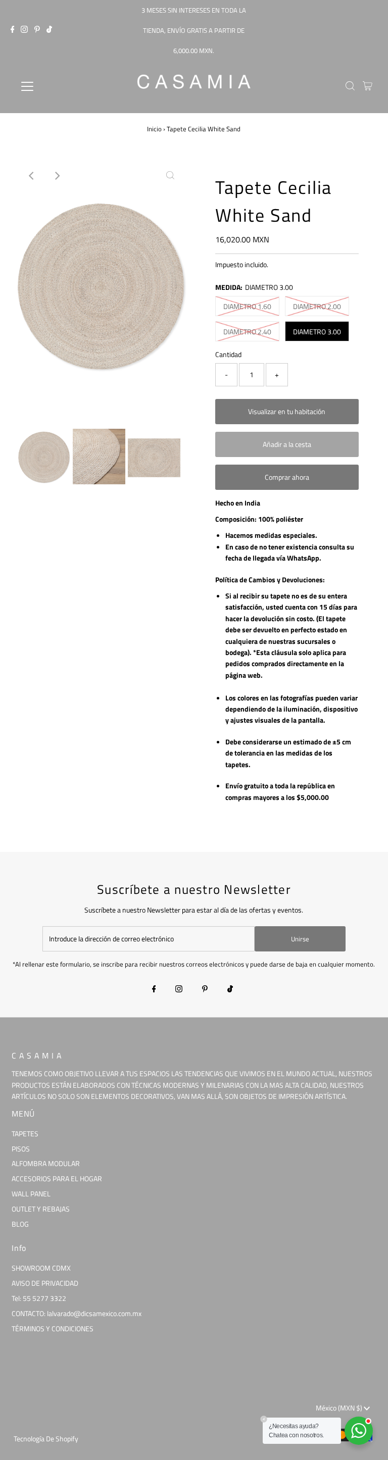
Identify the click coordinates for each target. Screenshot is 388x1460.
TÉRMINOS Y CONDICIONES (52, 1328)
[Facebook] (12, 30)
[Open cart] (367, 86)
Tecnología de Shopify (46, 1438)
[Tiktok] (49, 30)
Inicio (154, 129)
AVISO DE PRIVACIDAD (45, 1283)
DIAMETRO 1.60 (247, 306)
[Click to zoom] (170, 176)
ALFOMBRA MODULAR (46, 1163)
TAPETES (25, 1133)
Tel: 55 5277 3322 (39, 1298)
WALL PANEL (31, 1193)
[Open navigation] (57, 86)
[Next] (56, 176)
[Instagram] (24, 30)
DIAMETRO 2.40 (247, 331)
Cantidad (228, 354)
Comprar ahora (287, 477)
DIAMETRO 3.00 (317, 331)
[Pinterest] (37, 30)
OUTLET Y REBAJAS (41, 1208)
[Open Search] (350, 86)
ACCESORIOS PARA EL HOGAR (57, 1178)
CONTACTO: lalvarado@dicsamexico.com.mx (76, 1313)
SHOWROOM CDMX (41, 1268)
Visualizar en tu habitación (286, 411)
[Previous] (32, 176)
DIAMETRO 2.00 (317, 306)
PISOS (21, 1148)
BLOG (20, 1224)
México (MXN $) (340, 1407)
